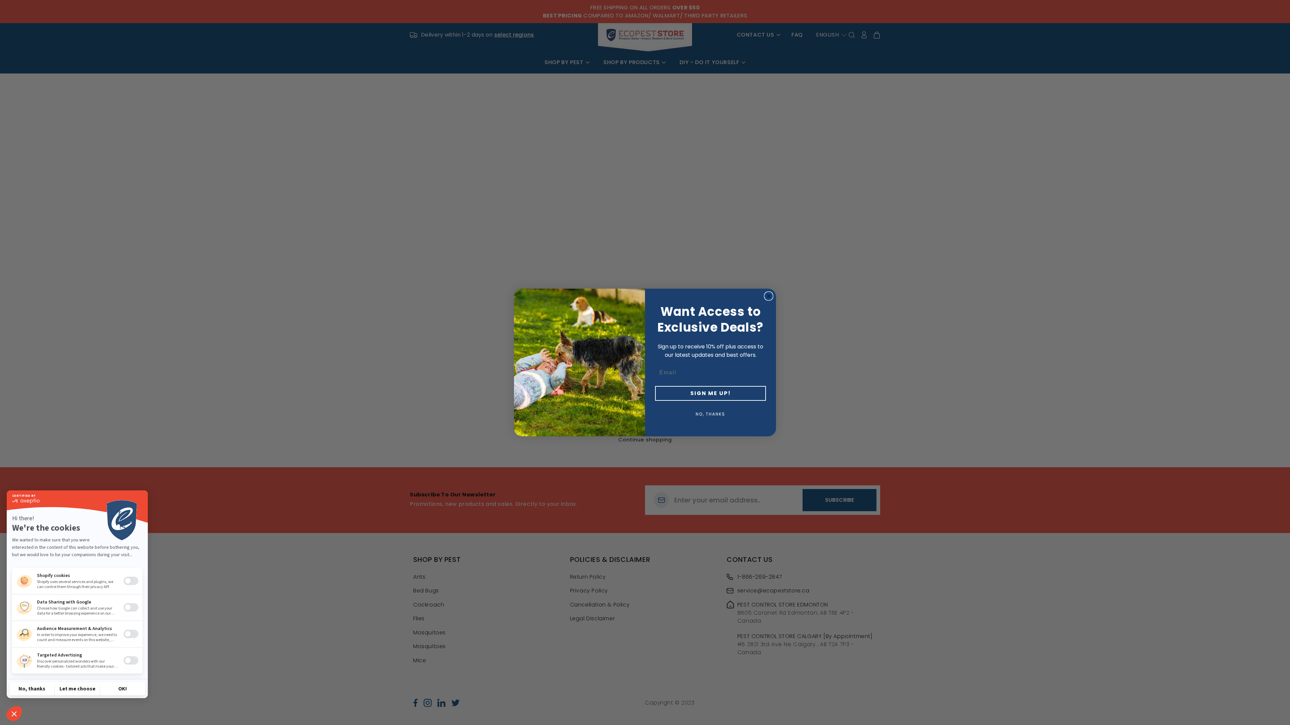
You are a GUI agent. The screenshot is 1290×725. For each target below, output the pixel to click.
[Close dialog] (769, 296)
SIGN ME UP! (710, 393)
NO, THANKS (710, 414)
